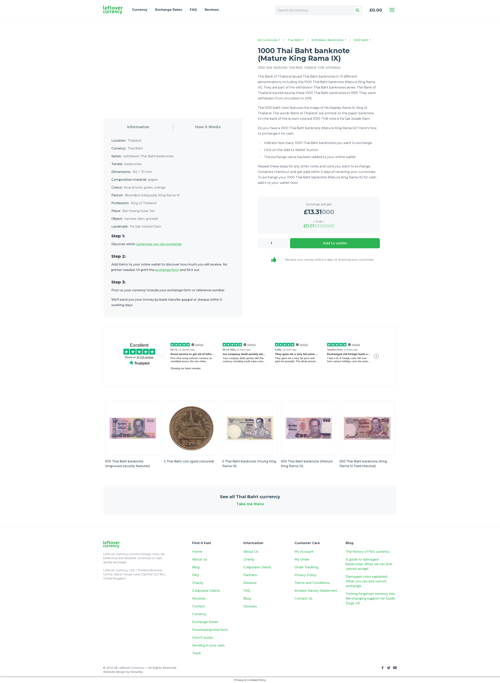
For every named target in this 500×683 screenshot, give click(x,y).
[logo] (113, 10)
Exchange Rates (168, 10)
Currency (139, 10)
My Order (302, 559)
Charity (197, 583)
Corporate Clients (206, 591)
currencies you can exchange (158, 244)
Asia (269, 67)
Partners (250, 575)
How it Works (208, 127)
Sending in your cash (208, 645)
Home (197, 551)
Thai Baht (295, 40)
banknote (280, 67)
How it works (202, 637)
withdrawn (333, 67)
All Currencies (268, 40)
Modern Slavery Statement (316, 591)
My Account (304, 551)
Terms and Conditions (312, 583)
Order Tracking (306, 567)
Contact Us (303, 598)
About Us (199, 559)
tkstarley (136, 672)
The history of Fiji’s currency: (368, 551)
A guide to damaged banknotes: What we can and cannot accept (369, 564)
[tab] (138, 127)
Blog (196, 567)
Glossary (250, 606)
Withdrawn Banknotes (327, 40)
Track (196, 653)
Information (138, 127)
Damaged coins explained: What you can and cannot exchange (367, 581)
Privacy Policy (305, 575)
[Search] (357, 10)
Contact (198, 606)
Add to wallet (335, 243)
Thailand (310, 67)
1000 (261, 67)
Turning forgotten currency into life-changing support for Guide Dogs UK (370, 598)
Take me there (250, 504)
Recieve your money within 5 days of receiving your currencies (329, 259)
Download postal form (210, 630)
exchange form (167, 270)
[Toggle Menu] (392, 10)
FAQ (193, 10)
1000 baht (361, 40)
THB (321, 67)
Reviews (212, 10)
